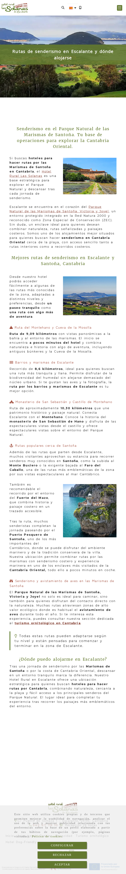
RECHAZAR (62, 854)
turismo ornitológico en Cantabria (48, 623)
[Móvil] (80, 7)
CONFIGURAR (62, 845)
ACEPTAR (62, 864)
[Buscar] (63, 7)
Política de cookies (47, 836)
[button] (119, 8)
